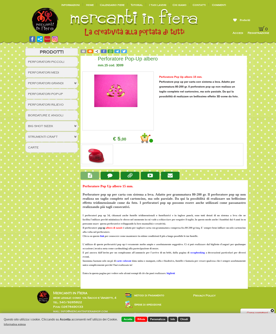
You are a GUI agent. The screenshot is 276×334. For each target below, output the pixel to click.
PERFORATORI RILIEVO (46, 104)
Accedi (238, 32)
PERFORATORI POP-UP (45, 93)
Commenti (219, 5)
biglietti (171, 273)
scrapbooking (197, 252)
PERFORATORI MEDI (43, 72)
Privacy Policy (204, 295)
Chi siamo (179, 5)
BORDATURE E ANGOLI (45, 115)
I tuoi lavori (157, 5)
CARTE (33, 147)
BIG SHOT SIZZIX (40, 126)
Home (90, 5)
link (102, 236)
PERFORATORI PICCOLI (46, 61)
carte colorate (123, 260)
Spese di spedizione (147, 304)
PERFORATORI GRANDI (45, 83)
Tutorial (137, 5)
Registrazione (258, 32)
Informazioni (70, 5)
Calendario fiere (112, 5)
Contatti (199, 5)
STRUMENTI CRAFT (43, 136)
